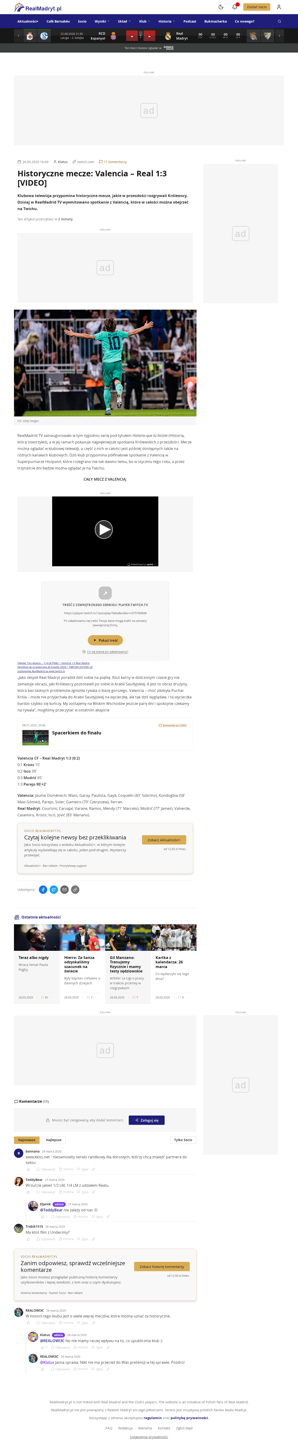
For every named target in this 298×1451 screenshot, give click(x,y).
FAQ (108, 1428)
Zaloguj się (150, 1120)
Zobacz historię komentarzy (162, 1266)
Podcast (189, 21)
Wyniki (100, 21)
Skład (122, 21)
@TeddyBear (51, 1210)
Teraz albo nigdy (34, 957)
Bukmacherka (215, 21)
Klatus (45, 1335)
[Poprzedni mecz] (18, 35)
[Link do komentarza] (93, 1169)
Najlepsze (53, 1140)
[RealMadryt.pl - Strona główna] (37, 7)
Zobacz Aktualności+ (164, 840)
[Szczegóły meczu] (30, 35)
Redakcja (125, 1428)
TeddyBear (34, 1179)
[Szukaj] (279, 21)
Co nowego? (244, 21)
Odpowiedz (48, 1169)
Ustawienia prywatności (149, 1436)
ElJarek (45, 1204)
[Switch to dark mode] (221, 7)
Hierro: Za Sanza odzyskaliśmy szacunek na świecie (79, 964)
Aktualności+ (27, 21)
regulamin (153, 1417)
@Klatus (47, 1362)
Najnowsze (26, 1140)
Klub (142, 21)
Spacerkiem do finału (76, 733)
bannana (33, 1151)
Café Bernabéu (58, 21)
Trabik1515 (34, 1226)
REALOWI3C (35, 1310)
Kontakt (164, 1428)
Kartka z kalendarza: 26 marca (169, 962)
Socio (82, 21)
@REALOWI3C (52, 1340)
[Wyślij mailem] (64, 889)
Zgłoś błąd (184, 1428)
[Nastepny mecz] (279, 35)
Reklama (145, 1428)
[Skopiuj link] (75, 889)
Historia (165, 21)
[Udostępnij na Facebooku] (43, 889)
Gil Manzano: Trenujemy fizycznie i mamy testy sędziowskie (126, 964)
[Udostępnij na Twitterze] (54, 889)
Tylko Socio (183, 1140)
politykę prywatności (189, 1417)
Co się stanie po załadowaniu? (107, 652)
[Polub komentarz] (30, 1169)
